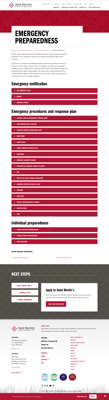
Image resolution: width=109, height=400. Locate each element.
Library (72, 350)
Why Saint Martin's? (47, 348)
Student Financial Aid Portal (77, 361)
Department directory (26, 50)
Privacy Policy (77, 391)
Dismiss (93, 396)
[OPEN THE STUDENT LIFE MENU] (80, 9)
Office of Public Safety (42, 50)
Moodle (72, 348)
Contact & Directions (16, 372)
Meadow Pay (73, 364)
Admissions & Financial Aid (49, 341)
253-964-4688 (15, 367)
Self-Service (73, 358)
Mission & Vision (78, 4)
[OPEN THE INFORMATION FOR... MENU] (49, 4)
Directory (57, 4)
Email (72, 353)
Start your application (56, 304)
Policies (73, 369)
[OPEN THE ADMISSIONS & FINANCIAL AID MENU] (62, 9)
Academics (44, 338)
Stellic (72, 366)
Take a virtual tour (23, 285)
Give (85, 4)
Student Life (44, 344)
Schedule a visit (24, 292)
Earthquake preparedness (20, 258)
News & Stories (74, 345)
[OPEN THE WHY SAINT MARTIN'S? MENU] (90, 9)
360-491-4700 (15, 349)
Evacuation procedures (64, 258)
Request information (25, 299)
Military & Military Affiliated (77, 342)
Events (63, 4)
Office (72, 356)
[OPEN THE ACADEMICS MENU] (54, 9)
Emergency (73, 340)
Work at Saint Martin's (76, 337)
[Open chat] (105, 396)
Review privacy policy (82, 396)
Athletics (69, 4)
